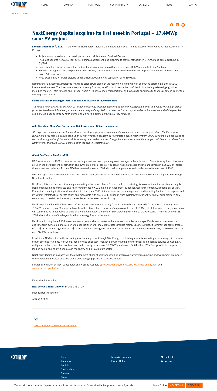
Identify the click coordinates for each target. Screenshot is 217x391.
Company (69, 4)
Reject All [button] (194, 385)
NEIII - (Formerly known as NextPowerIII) (55, 325)
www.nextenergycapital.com (117, 264)
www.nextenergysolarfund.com (48, 268)
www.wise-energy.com (145, 264)
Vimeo (168, 360)
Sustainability (119, 4)
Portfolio (94, 4)
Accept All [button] (176, 385)
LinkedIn (169, 357)
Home (44, 4)
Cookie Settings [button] (160, 385)
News (169, 4)
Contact (194, 4)
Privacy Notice (118, 360)
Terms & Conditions (121, 357)
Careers (144, 4)
